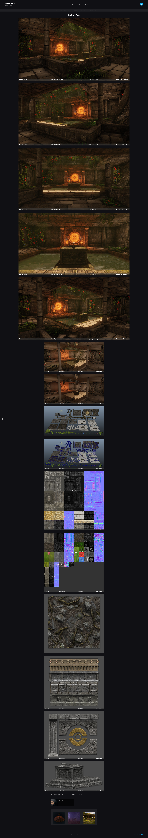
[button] (140, 829)
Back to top (74, 834)
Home (72, 4)
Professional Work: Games (62, 10)
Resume (78, 4)
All (52, 10)
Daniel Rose (10, 3)
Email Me (86, 4)
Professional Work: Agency (79, 10)
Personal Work (92, 10)
